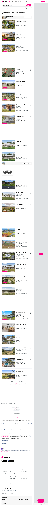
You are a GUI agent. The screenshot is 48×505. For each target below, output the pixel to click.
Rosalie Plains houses (5, 440)
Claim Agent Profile (24, 471)
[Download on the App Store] (5, 461)
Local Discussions (13, 474)
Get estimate (27, 17)
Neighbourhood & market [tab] (14, 436)
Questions (32, 1)
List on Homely (23, 466)
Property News (12, 481)
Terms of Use (11, 493)
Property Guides (12, 478)
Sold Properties (12, 469)
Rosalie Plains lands (5, 443)
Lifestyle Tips (12, 480)
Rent (13, 1)
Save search (29, 8)
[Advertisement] (17, 59)
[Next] (27, 384)
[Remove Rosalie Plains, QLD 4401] (11, 5)
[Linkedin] (10, 488)
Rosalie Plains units (5, 441)
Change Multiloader (24, 467)
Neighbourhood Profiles (14, 476)
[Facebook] (3, 488)
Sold (16, 1)
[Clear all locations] (25, 5)
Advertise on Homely (24, 469)
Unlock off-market (26, 163)
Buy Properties (12, 466)
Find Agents (12, 471)
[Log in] (46, 1)
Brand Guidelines (4, 471)
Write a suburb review (7, 173)
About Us (3, 466)
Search (29, 5)
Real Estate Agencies (13, 473)
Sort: (12, 8)
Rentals (11, 467)
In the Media (4, 469)
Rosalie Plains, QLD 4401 (8, 10)
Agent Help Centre (24, 478)
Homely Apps (4, 473)
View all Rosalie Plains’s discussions (7, 429)
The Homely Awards (24, 476)
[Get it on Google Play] (11, 461)
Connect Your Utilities (13, 483)
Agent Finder (20, 1)
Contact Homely (4, 474)
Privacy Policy (4, 493)
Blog (36, 1)
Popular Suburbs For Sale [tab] (25, 436)
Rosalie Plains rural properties (6, 444)
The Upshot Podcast (24, 474)
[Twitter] (8, 488)
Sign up (43, 1)
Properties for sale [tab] (5, 436)
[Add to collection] (30, 22)
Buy (10, 1)
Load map (40, 254)
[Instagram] (5, 488)
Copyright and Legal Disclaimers (6, 451)
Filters (5, 8)
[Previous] (7, 384)
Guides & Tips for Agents (24, 473)
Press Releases (4, 467)
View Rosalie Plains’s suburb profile (7, 423)
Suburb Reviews (26, 1)
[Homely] (8, 457)
